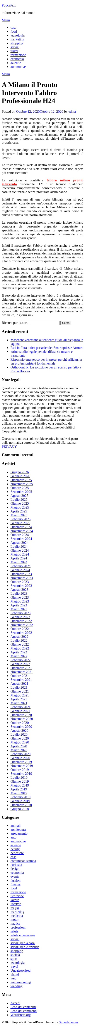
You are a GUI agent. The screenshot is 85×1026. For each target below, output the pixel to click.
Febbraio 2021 (20, 707)
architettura (18, 829)
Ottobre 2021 (19, 676)
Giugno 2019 (19, 781)
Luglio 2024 (18, 546)
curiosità (16, 865)
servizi (14, 47)
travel (14, 51)
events (14, 876)
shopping (16, 43)
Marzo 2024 (18, 562)
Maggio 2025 (19, 507)
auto (13, 837)
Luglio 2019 (18, 777)
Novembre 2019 (21, 766)
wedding (16, 986)
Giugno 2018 (19, 809)
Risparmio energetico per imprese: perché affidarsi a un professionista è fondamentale (46, 361)
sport (13, 959)
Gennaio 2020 (20, 758)
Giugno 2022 (19, 644)
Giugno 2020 (19, 738)
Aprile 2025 (18, 511)
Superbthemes (68, 1022)
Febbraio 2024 (20, 566)
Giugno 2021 (19, 691)
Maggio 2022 (19, 648)
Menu (6, 20)
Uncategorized (20, 970)
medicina (16, 915)
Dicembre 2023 (21, 574)
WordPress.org (20, 1015)
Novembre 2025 (21, 484)
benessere (17, 853)
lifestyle (15, 904)
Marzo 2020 (18, 750)
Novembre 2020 (21, 719)
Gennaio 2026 (20, 476)
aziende (15, 63)
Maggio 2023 (19, 601)
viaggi (14, 974)
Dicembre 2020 (21, 715)
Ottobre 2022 (19, 629)
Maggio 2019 (19, 785)
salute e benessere (22, 935)
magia (14, 908)
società (15, 955)
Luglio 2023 (18, 593)
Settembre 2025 (21, 492)
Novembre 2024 (21, 531)
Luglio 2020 (18, 734)
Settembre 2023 (21, 585)
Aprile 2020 (18, 746)
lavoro (14, 900)
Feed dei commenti (23, 1011)
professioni (18, 927)
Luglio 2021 (18, 687)
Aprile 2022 (18, 652)
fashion (15, 880)
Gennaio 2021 (20, 711)
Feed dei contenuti (23, 1007)
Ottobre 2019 (19, 770)
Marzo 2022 (18, 656)
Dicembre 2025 (21, 480)
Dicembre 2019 (21, 762)
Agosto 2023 (19, 589)
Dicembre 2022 (21, 621)
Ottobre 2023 (19, 582)
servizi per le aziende (24, 947)
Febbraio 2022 (20, 660)
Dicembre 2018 (21, 805)
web (13, 978)
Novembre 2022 (21, 625)
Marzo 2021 (18, 703)
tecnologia (17, 35)
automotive (18, 67)
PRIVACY (9, 446)
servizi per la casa (22, 943)
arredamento (18, 833)
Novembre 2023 (21, 578)
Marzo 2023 (18, 609)
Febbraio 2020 (20, 754)
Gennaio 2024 (20, 570)
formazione (18, 55)
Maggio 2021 (19, 695)
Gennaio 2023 (20, 617)
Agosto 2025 (19, 495)
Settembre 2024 (21, 539)
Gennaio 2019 (20, 801)
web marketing (20, 982)
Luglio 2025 (18, 499)
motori (14, 919)
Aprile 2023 (18, 605)
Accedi (15, 1003)
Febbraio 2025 (20, 519)
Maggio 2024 (19, 554)
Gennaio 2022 (20, 664)
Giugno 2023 (19, 597)
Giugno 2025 (19, 503)
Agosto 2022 (19, 636)
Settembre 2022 (21, 632)
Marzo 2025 (18, 515)
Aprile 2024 (18, 558)
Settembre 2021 (21, 679)
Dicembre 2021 (21, 668)
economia (17, 59)
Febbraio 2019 (20, 797)
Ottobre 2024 (19, 535)
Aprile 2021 (18, 699)
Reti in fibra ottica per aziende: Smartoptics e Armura (46, 348)
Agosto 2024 (19, 542)
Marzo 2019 (18, 793)
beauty (15, 849)
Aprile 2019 (18, 789)
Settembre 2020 (21, 726)
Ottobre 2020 (19, 723)
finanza (15, 884)
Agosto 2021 (19, 683)
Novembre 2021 (21, 672)
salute (14, 931)
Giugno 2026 (19, 472)
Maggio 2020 (19, 742)
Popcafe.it (8, 5)
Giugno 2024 (19, 550)
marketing (17, 39)
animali (15, 825)
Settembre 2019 (21, 773)
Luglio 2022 (18, 640)
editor (72, 111)
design (14, 868)
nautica (15, 923)
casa (13, 27)
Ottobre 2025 (19, 488)
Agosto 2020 (19, 730)
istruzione (17, 896)
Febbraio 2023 (20, 613)
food (13, 31)
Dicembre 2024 (21, 527)
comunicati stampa (23, 861)
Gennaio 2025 (20, 523)
